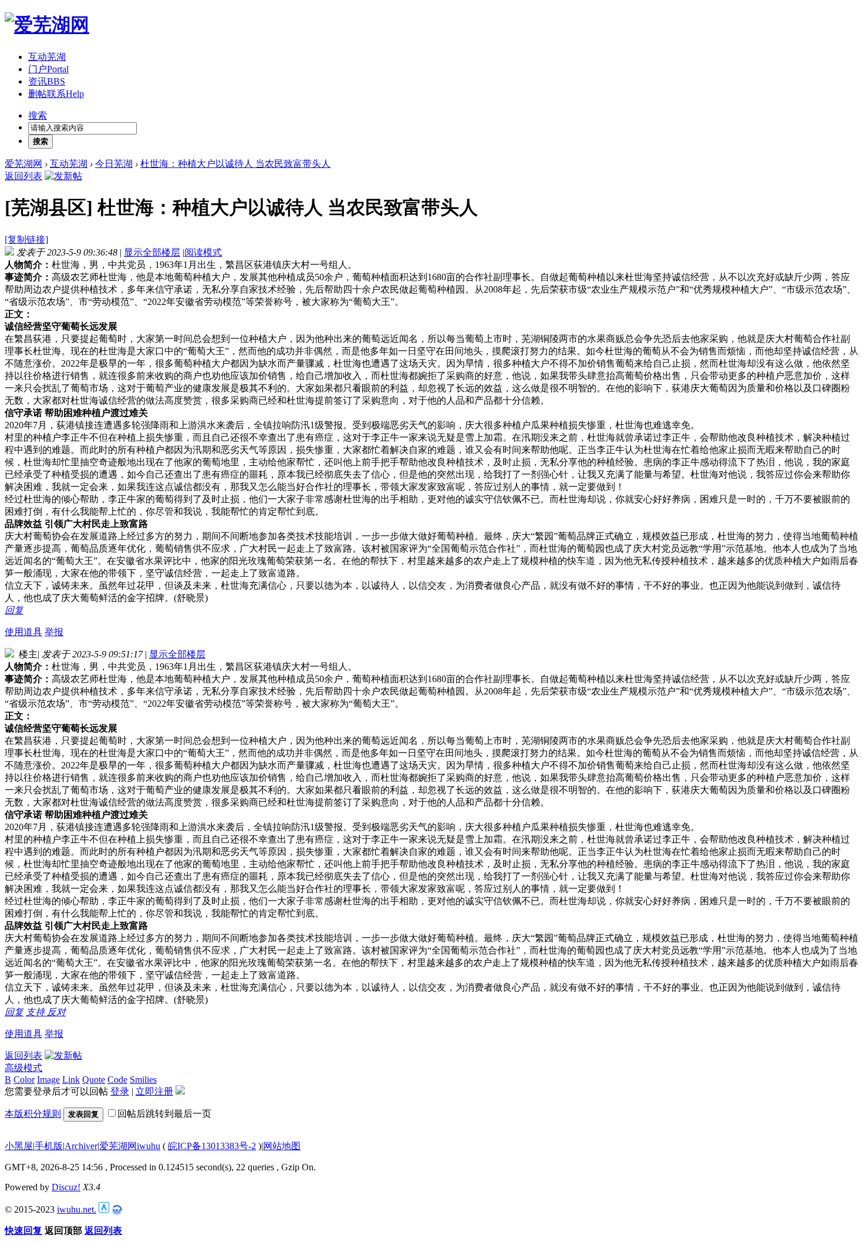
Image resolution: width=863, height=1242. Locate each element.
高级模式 (23, 1068)
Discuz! (66, 1187)
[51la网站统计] (104, 1209)
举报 (54, 632)
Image (48, 1080)
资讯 (46, 81)
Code (117, 1080)
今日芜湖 (114, 164)
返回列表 (23, 176)
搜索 (37, 115)
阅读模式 (203, 252)
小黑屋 (19, 1146)
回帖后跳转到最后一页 (164, 1114)
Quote (93, 1080)
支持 (36, 1012)
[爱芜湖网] (47, 24)
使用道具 (23, 632)
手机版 (49, 1146)
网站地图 (282, 1146)
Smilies (143, 1080)
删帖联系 (56, 94)
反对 (56, 1012)
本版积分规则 (33, 1114)
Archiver (81, 1146)
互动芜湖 (47, 57)
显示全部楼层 (152, 252)
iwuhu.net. (76, 1209)
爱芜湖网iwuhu (129, 1146)
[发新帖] (63, 176)
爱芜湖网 (23, 164)
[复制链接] (26, 239)
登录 (119, 1091)
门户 (48, 69)
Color (24, 1080)
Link (71, 1080)
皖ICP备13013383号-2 (212, 1146)
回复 (14, 610)
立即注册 (154, 1091)
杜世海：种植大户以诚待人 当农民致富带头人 (235, 164)
